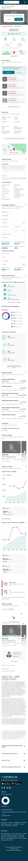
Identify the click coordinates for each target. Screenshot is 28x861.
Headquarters (17, 822)
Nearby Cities (6, 760)
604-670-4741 (16, 656)
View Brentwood (6, 518)
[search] (11, 2)
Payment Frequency (6, 234)
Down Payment (5, 219)
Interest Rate (5, 226)
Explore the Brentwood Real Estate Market (12, 746)
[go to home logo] (9, 777)
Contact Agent (14, 661)
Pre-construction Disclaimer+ (14, 850)
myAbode (11, 780)
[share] (25, 7)
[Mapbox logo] (5, 623)
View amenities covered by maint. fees (14, 138)
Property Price (5, 212)
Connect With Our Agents (10, 835)
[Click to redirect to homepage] (2, 2)
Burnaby (9, 7)
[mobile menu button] (26, 2)
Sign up (19, 19)
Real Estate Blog (5, 833)
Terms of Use (8, 825)
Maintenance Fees (6, 253)
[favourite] (22, 7)
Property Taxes (5, 260)
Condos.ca (4, 780)
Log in (9, 19)
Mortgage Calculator (12, 836)
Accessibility (15, 824)
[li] (10, 788)
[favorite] (19, 443)
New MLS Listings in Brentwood (11, 767)
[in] (8, 788)
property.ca (4, 822)
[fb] (5, 788)
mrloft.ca (10, 822)
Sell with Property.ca (16, 833)
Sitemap (15, 825)
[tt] (2, 788)
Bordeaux (4, 7)
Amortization (17, 226)
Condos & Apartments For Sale (13, 838)
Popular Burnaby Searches (10, 753)
